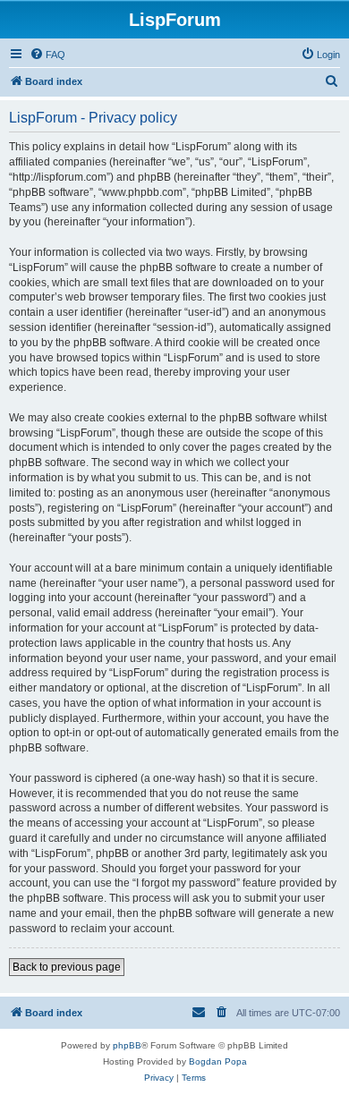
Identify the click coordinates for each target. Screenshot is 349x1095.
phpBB (127, 1045)
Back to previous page (67, 967)
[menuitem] (47, 54)
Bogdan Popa (218, 1061)
